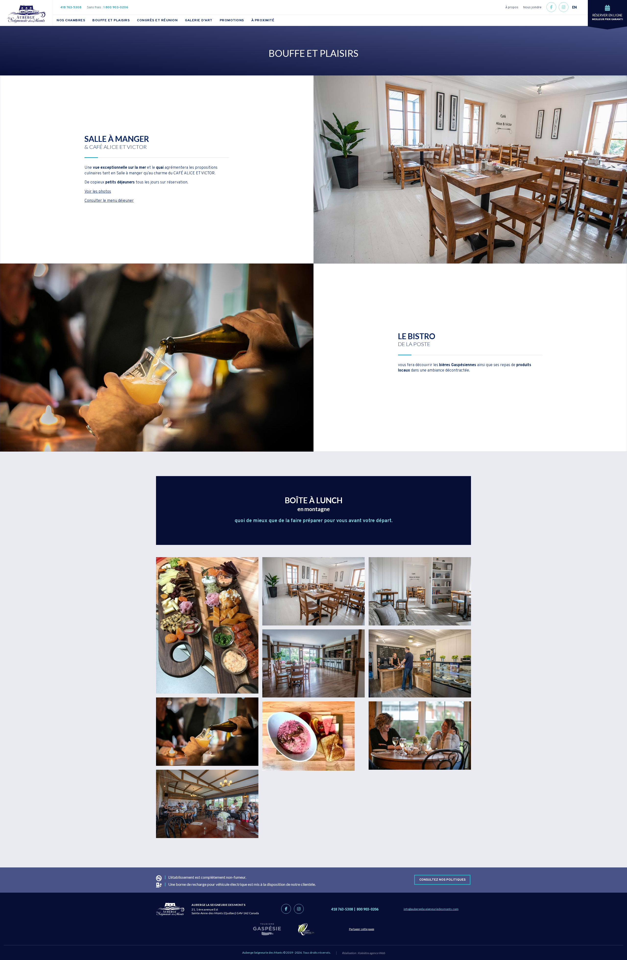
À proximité (263, 20)
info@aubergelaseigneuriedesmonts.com (431, 909)
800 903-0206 (367, 909)
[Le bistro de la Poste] (207, 731)
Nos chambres (71, 20)
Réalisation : (363, 953)
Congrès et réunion (157, 20)
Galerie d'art (198, 20)
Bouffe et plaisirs (111, 20)
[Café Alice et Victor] (313, 591)
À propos (511, 8)
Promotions (232, 20)
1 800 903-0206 (115, 8)
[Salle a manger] (207, 804)
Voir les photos (97, 191)
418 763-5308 (70, 8)
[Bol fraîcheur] (313, 736)
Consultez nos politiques (442, 880)
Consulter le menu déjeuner (109, 200)
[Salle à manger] (420, 735)
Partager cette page (361, 929)
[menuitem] (74, 20)
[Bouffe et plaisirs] (207, 625)
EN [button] (574, 7)
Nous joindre (532, 8)
